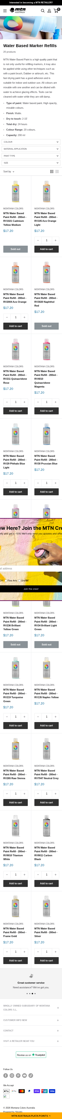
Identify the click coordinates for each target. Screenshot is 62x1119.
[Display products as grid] (51, 171)
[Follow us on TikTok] (30, 1075)
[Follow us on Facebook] (5, 1075)
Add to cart (46, 249)
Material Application (15, 149)
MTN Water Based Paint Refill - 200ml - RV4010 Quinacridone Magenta (45, 379)
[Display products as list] (57, 171)
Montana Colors (13, 208)
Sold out (15, 249)
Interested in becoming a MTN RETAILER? (31, 2)
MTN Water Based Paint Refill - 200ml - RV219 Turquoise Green (14, 695)
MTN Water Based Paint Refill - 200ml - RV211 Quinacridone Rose (15, 377)
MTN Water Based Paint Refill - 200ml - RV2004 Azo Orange (14, 298)
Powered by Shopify (12, 1112)
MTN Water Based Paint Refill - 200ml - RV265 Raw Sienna (14, 774)
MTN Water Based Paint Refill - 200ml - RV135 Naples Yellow (46, 693)
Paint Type (9, 156)
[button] (31, 1115)
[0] (56, 11)
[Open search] (43, 11)
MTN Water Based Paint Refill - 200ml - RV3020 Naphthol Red (45, 300)
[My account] (49, 11)
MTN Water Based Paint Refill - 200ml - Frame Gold (14, 932)
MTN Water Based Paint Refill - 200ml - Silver (45, 932)
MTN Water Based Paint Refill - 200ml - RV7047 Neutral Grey (46, 774)
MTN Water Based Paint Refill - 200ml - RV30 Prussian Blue (45, 460)
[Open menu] (5, 10)
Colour (8, 142)
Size (6, 163)
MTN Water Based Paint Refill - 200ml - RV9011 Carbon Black (45, 853)
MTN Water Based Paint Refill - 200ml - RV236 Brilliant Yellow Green (14, 623)
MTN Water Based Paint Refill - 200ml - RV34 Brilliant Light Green (45, 623)
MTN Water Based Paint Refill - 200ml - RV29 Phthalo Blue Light (14, 462)
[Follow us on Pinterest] (18, 1075)
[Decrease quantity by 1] (38, 240)
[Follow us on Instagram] (12, 1075)
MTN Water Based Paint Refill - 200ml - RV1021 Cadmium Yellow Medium (14, 219)
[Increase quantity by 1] (55, 240)
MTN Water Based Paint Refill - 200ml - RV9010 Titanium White (14, 853)
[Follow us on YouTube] (24, 1075)
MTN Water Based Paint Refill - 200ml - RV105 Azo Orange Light (45, 219)
